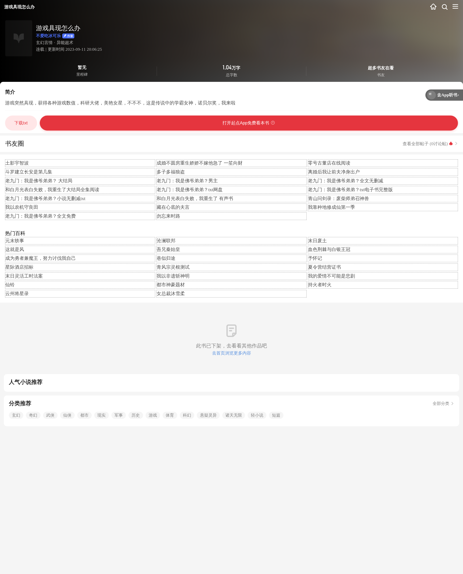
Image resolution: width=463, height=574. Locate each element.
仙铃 (10, 284)
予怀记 (315, 258)
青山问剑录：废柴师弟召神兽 (338, 198)
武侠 (50, 415)
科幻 (187, 415)
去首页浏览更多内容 (231, 353)
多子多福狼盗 (171, 172)
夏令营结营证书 (324, 267)
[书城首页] (433, 7)
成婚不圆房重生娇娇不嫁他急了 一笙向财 (200, 163)
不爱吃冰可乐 (48, 35)
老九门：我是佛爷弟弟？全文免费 (40, 216)
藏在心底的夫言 (173, 207)
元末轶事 (14, 240)
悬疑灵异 (208, 415)
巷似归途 (166, 258)
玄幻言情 (44, 42)
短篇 (276, 415)
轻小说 (257, 415)
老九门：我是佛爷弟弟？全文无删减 (345, 180)
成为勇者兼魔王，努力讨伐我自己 (40, 258)
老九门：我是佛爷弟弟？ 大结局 (38, 180)
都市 (84, 415)
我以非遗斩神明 (173, 276)
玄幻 (16, 415)
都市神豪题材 (171, 284)
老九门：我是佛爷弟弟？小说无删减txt (45, 198)
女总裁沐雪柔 (171, 293)
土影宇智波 (17, 163)
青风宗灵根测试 (173, 267)
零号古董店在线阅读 (329, 163)
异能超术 (65, 42)
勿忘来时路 (168, 216)
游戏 (153, 415)
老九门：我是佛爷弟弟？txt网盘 (190, 189)
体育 (170, 415)
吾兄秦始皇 (168, 249)
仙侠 (67, 415)
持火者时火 (320, 284)
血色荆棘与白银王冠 (329, 249)
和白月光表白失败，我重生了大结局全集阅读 (52, 189)
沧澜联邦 (166, 240)
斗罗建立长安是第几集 (28, 172)
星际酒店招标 (19, 267)
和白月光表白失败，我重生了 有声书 (195, 198)
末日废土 (317, 240)
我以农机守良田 (21, 207)
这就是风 (14, 249)
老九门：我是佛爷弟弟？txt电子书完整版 (350, 189)
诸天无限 (233, 415)
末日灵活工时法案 (24, 276)
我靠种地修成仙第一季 (331, 207)
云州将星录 (17, 293)
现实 (101, 415)
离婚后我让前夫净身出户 (334, 172)
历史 (135, 415)
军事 (118, 415)
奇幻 (33, 415)
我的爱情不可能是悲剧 (331, 276)
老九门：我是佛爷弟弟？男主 (187, 180)
